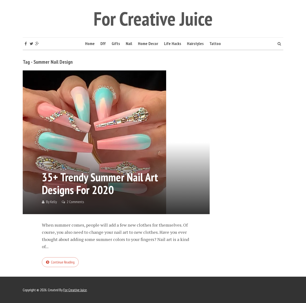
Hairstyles (195, 43)
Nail (129, 43)
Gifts (116, 43)
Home (90, 43)
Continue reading (63, 262)
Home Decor (148, 43)
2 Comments (75, 201)
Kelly (53, 201)
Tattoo (215, 43)
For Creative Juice (153, 18)
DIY (103, 43)
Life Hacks (172, 43)
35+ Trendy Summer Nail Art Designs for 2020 (100, 183)
